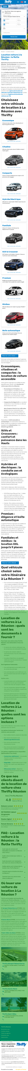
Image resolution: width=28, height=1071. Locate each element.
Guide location (4, 1037)
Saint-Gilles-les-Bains (9, 933)
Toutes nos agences (5, 1033)
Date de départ (6, 19)
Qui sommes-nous (5, 1029)
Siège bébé (7, 762)
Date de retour (6, 23)
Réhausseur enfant (10, 769)
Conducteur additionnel (11, 756)
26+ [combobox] (4, 28)
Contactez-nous (5, 1035)
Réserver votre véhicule (9, 563)
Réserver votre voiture (8, 355)
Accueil (3, 51)
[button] (14, 850)
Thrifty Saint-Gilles (9, 1014)
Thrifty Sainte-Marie (9, 989)
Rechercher (14, 36)
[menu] (18, 2)
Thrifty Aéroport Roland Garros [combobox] (11, 16)
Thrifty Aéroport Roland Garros (13, 963)
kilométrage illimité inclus (12, 739)
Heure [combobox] (19, 20)
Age (4, 27)
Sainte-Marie (6, 919)
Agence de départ (7, 15)
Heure (18, 19)
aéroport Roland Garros (10, 908)
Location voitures (5, 1031)
